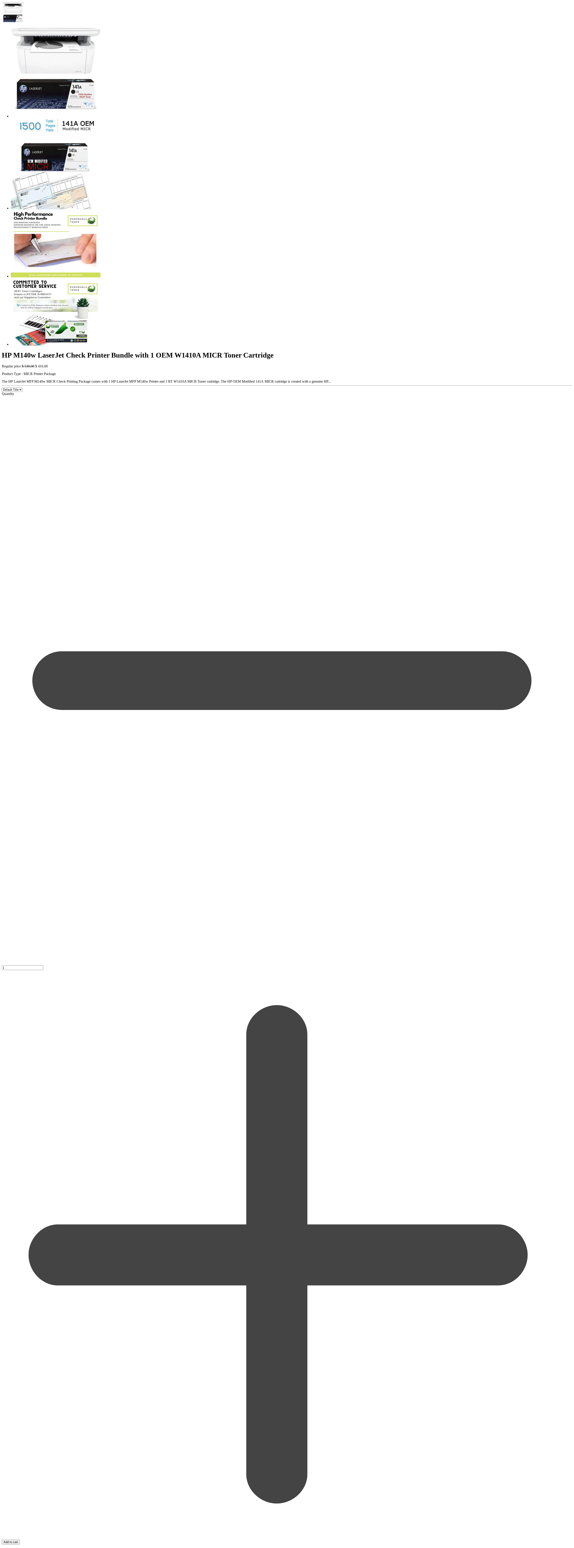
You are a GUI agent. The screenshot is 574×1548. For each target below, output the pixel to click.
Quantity (8, 394)
